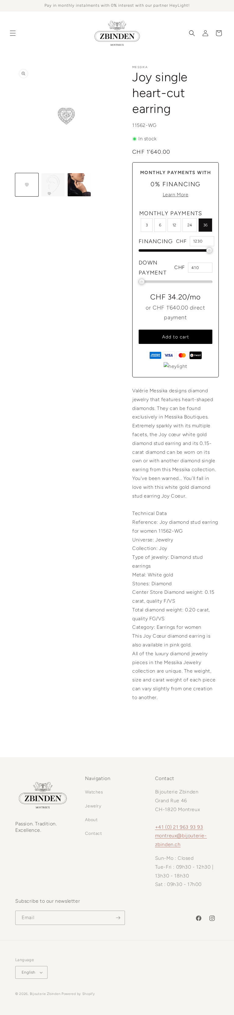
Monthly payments (170, 213)
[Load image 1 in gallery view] (26, 184)
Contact (93, 833)
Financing (156, 241)
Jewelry (93, 806)
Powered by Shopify (78, 994)
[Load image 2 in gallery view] (53, 184)
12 (174, 225)
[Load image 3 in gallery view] (79, 184)
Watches (94, 792)
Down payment (153, 267)
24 (189, 225)
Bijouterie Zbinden (45, 994)
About (91, 819)
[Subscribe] (118, 918)
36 (205, 225)
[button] (13, 33)
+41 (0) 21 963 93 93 (179, 827)
